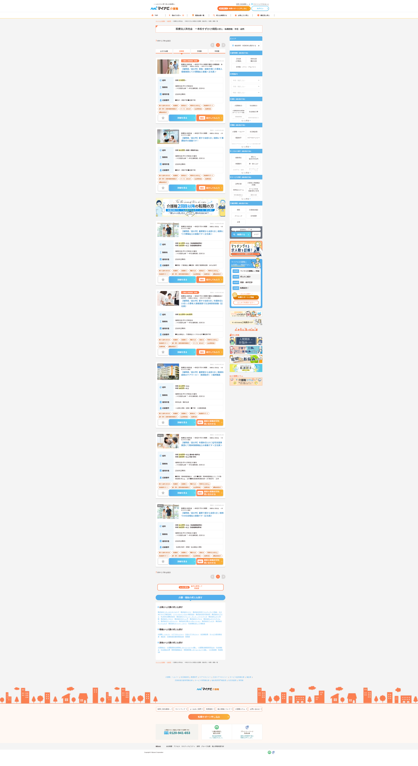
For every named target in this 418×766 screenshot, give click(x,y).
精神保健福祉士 (177, 650)
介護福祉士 (161, 647)
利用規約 (209, 709)
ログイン (260, 8)
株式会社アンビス (208, 621)
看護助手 (194, 677)
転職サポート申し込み (209, 717)
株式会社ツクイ (186, 612)
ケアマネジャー (205, 677)
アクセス (177, 746)
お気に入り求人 (243, 15)
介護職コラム (240, 709)
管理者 (187, 636)
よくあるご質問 (195, 709)
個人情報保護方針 (218, 746)
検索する (241, 234)
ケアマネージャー (178, 634)
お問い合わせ (255, 709)
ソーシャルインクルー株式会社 (183, 614)
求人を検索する (221, 15)
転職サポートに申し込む (233, 8)
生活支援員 (232, 680)
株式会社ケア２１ (196, 619)
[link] (164, 51)
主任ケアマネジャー (192, 634)
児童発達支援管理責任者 (175, 636)
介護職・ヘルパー (164, 634)
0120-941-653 (179, 733)
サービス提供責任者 (237, 677)
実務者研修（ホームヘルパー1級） (195, 650)
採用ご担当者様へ (164, 709)
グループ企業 (205, 746)
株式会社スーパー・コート (178, 623)
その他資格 (213, 650)
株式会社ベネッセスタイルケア (168, 612)
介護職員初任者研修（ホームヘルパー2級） (182, 647)
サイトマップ (180, 709)
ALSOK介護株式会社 (168, 616)
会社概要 (169, 746)
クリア (256, 234)
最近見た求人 (265, 15)
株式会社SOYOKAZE (203, 614)
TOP (156, 15)
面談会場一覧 (199, 15)
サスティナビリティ (188, 746)
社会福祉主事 (165, 650)
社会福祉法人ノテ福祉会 (196, 623)
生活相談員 (204, 634)
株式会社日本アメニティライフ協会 (205, 612)
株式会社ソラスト (167, 619)
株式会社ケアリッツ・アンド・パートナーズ (192, 616)
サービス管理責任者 (202, 680)
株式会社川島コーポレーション (190, 621)
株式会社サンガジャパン (169, 621)
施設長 (163, 636)
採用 (198, 746)
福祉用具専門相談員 (219, 680)
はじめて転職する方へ (246, 302)
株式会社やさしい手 (181, 619)
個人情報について (224, 709)
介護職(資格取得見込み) (206, 647)
